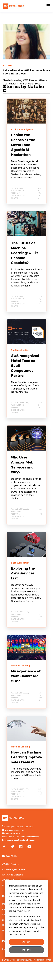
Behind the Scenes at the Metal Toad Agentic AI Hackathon (23, 145)
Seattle (20, 827)
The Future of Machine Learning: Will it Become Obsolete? (24, 253)
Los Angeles (9, 827)
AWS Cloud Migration (12, 874)
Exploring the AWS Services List (23, 573)
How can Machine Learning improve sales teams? (26, 757)
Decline (26, 949)
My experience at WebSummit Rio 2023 (26, 676)
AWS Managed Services (14, 869)
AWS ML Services (10, 864)
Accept (26, 941)
